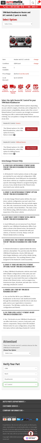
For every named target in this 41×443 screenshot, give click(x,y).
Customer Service (10, 406)
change (36, 59)
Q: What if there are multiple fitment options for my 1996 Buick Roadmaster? (19, 266)
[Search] (33, 2)
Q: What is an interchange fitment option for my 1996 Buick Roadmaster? (20, 193)
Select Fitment (31, 129)
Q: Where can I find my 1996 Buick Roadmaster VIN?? (16, 291)
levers (18, 123)
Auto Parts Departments (14, 402)
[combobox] (20, 368)
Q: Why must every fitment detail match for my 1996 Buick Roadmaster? (19, 218)
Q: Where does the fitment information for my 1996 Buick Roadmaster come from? (20, 241)
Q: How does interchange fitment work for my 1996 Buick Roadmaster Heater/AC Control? (19, 167)
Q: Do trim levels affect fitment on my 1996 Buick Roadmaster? (18, 313)
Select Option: (10, 19)
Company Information (13, 410)
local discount (23, 74)
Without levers (21, 142)
